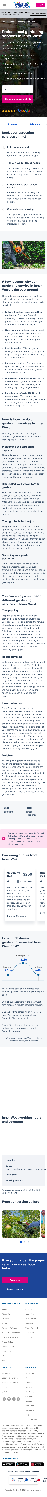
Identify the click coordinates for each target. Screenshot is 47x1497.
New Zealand (33, 1480)
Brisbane (29, 1387)
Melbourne (29, 1373)
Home (4, 1309)
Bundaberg (29, 1392)
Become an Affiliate (10, 1382)
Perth (27, 1415)
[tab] (21, 1242)
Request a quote (15, 1289)
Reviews (5, 1319)
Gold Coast (29, 1406)
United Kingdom (21, 1480)
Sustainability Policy (10, 1337)
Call (41, 5)
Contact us (6, 1351)
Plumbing (29, 1337)
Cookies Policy (8, 1347)
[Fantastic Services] (21, 5)
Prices (4, 1323)
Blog (3, 1360)
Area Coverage (8, 1373)
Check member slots (38, 14)
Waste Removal (31, 1328)
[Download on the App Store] (8, 1464)
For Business (7, 1387)
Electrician (29, 1333)
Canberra (29, 1396)
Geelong (28, 1401)
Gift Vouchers (7, 1392)
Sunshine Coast (31, 1420)
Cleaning (29, 1309)
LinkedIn (14, 1399)
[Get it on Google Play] (22, 1464)
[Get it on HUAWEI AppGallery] (37, 1464)
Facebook (4, 1399)
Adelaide (29, 1382)
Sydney (28, 1378)
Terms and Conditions (11, 1333)
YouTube (18, 1399)
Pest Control (30, 1319)
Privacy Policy (7, 1342)
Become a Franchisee (10, 1378)
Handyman (29, 1323)
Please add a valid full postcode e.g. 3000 (18, 81)
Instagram (9, 1399)
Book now (15, 1280)
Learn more (18, 844)
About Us (6, 1314)
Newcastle (29, 1410)
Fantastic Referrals (9, 1328)
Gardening (29, 1314)
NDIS (4, 1356)
